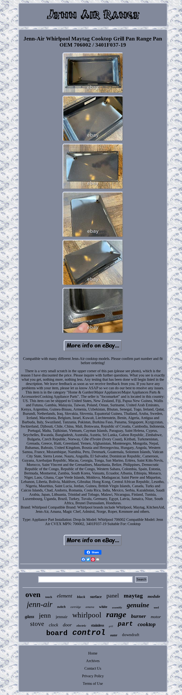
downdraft (130, 635)
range (116, 614)
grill (111, 626)
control (88, 633)
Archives (93, 661)
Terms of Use (93, 684)
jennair (62, 616)
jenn (45, 615)
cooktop (147, 624)
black (81, 597)
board (57, 633)
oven (33, 594)
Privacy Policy (93, 676)
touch (48, 597)
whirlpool (86, 615)
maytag (133, 595)
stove (37, 623)
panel (112, 596)
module (154, 596)
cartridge (75, 607)
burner (138, 616)
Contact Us (92, 668)
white (103, 607)
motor (156, 616)
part (125, 624)
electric (81, 625)
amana (90, 607)
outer (113, 635)
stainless (97, 625)
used (156, 607)
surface (96, 597)
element (64, 596)
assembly (117, 607)
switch (61, 607)
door (67, 624)
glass (29, 616)
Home (92, 653)
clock (53, 624)
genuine (138, 605)
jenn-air (39, 604)
